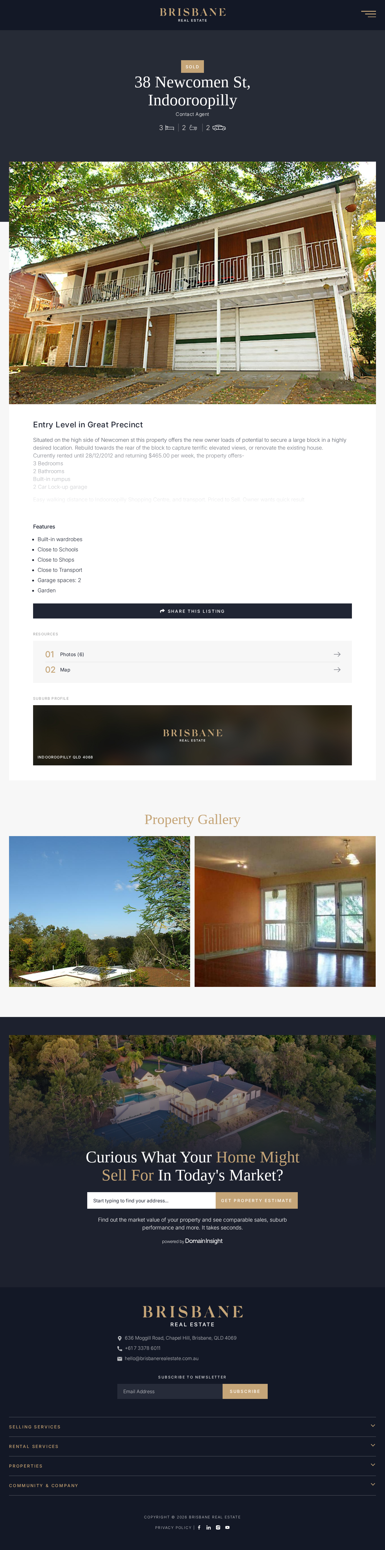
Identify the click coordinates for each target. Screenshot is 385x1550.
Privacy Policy (173, 1527)
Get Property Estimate (256, 1200)
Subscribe (245, 1391)
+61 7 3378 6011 (142, 1348)
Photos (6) (72, 654)
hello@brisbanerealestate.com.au (162, 1358)
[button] (368, 15)
